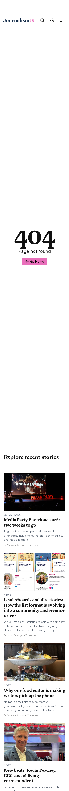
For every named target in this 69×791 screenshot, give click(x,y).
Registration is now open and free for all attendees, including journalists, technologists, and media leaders (33, 535)
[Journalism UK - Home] (19, 20)
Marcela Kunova (16, 544)
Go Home (37, 261)
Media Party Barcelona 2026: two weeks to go (32, 522)
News (7, 594)
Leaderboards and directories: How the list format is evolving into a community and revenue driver (34, 607)
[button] (42, 20)
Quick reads (12, 514)
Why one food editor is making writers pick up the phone (34, 692)
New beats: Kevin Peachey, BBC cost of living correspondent (30, 775)
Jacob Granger (15, 635)
